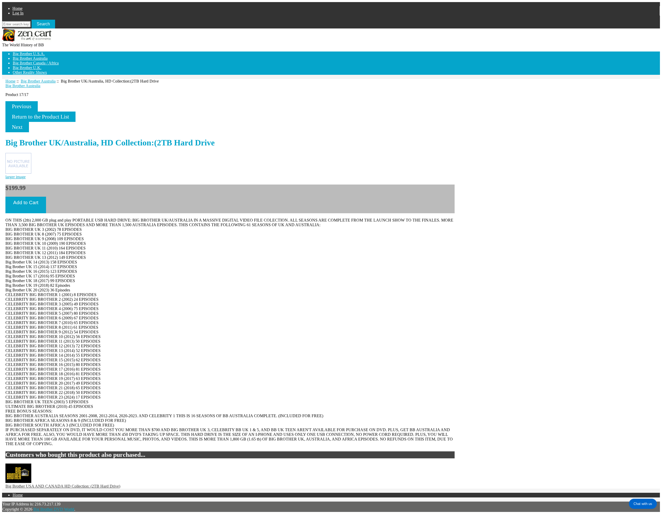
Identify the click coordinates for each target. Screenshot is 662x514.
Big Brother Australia (38, 81)
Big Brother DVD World (53, 509)
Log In (18, 13)
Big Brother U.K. (27, 67)
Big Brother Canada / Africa (36, 63)
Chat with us (643, 504)
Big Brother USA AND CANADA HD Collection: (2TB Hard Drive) (62, 486)
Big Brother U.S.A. (29, 54)
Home (17, 8)
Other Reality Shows (30, 72)
